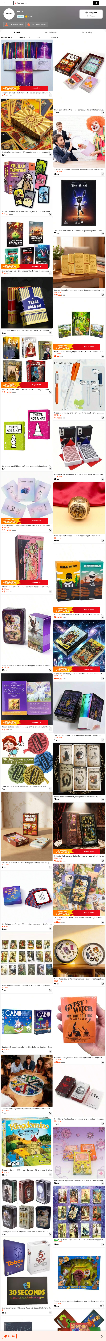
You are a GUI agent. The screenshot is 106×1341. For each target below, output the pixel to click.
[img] (27, 88)
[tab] (16, 32)
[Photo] (7, 25)
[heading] (46, 11)
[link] (9, 14)
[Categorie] (9, 3)
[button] (4, 3)
